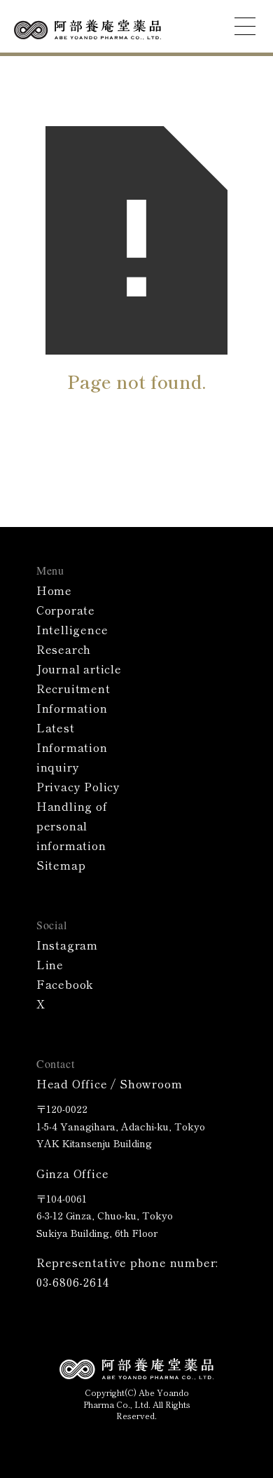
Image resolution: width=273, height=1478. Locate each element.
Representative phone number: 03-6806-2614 (127, 1272)
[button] (245, 26)
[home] (87, 28)
